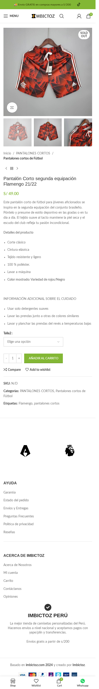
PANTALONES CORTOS (33, 153)
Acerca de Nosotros (17, 565)
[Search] (61, 16)
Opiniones (10, 596)
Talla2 (7, 333)
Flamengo (25, 403)
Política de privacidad (18, 524)
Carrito (8, 581)
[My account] (79, 16)
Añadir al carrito (43, 358)
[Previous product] (6, 168)
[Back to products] (12, 168)
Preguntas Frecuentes (18, 516)
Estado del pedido (16, 500)
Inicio (7, 153)
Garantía (9, 492)
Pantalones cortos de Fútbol (23, 158)
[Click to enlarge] (12, 107)
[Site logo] (43, 16)
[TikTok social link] (79, 4)
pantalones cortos (46, 403)
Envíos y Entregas (15, 508)
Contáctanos (12, 589)
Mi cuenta (10, 573)
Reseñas (9, 532)
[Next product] (17, 168)
